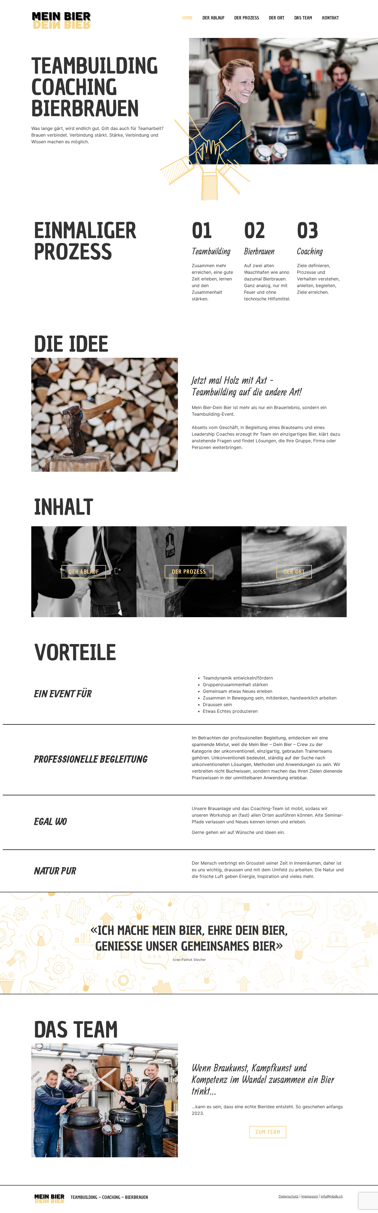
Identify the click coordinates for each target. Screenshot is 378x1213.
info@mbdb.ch (332, 1196)
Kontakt (330, 18)
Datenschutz (289, 1196)
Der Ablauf (213, 18)
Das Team (303, 18)
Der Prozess (246, 18)
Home (187, 18)
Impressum (309, 1196)
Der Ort (276, 18)
